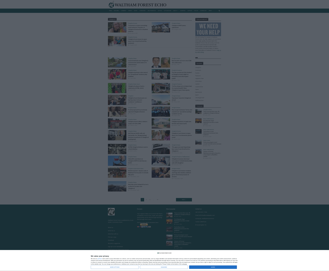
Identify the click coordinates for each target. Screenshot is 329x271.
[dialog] (164, 260)
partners (100, 258)
